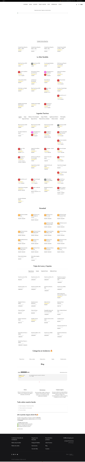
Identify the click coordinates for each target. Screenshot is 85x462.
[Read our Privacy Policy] (65, 420)
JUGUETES (35, 4)
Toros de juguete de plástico (49, 63)
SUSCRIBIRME (55, 424)
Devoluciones (34, 445)
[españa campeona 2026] (42, 25)
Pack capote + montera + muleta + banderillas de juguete (61, 189)
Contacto (47, 448)
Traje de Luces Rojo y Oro (22, 286)
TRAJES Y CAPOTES (42, 4)
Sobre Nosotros (48, 442)
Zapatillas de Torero (34, 318)
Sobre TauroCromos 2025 (22, 63)
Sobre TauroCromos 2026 (35, 63)
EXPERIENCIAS (54, 4)
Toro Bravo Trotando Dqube (62, 88)
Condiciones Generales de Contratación (17, 438)
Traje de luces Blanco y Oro (35, 332)
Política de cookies (15, 445)
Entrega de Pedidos (36, 442)
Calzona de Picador (21, 310)
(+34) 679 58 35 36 (68, 441)
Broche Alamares (47, 79)
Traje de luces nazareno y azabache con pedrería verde (61, 278)
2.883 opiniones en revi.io (63, 372)
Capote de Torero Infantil (35, 165)
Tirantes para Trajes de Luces (62, 325)
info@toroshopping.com (79, 0)
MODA (30, 4)
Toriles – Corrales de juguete (62, 172)
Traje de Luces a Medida (48, 332)
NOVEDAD (26, 4)
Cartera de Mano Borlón (22, 79)
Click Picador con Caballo (22, 88)
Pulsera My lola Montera (22, 256)
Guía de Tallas (35, 448)
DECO (49, 4)
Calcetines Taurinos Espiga (35, 103)
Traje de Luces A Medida (61, 286)
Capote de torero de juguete (23, 187)
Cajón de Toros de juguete (61, 165)
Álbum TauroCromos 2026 (35, 124)
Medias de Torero (47, 302)
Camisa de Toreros (34, 310)
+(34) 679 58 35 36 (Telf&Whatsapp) (66, 0)
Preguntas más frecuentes (35, 438)
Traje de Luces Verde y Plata (36, 286)
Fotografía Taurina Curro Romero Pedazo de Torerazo (35, 216)
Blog (42, 364)
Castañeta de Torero (60, 318)
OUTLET (60, 4)
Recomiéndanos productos (48, 438)
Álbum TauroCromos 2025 (35, 88)
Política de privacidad (16, 442)
